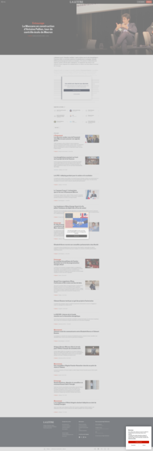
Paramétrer (133, 445)
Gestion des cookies (132, 438)
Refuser (144, 445)
